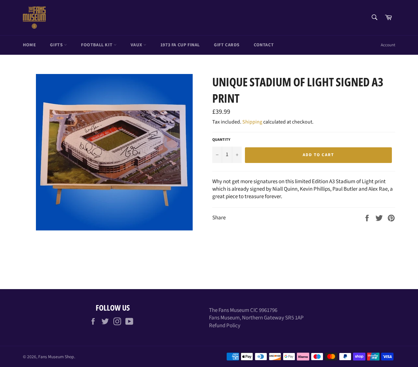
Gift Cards (227, 45)
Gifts (57, 45)
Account (388, 45)
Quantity (221, 139)
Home (29, 45)
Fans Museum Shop (56, 357)
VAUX (137, 45)
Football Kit (97, 45)
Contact (264, 45)
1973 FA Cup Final (180, 45)
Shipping (252, 121)
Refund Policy (224, 326)
